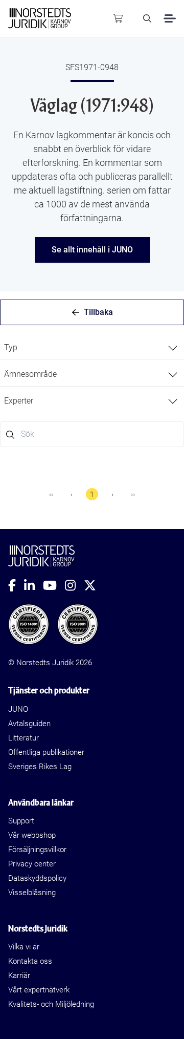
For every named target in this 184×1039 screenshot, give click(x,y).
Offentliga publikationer (46, 752)
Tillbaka (98, 312)
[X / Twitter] (94, 585)
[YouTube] (54, 585)
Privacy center (32, 863)
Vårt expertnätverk (39, 989)
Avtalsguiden (29, 723)
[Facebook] (16, 585)
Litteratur (23, 738)
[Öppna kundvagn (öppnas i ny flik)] (118, 18)
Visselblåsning (32, 892)
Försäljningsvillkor (37, 849)
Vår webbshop (32, 835)
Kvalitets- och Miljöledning (51, 1004)
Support (21, 820)
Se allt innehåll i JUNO (92, 250)
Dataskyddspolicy (37, 878)
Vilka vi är (23, 946)
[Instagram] (74, 585)
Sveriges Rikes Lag (40, 766)
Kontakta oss (30, 961)
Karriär (19, 975)
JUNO (18, 709)
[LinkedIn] (33, 585)
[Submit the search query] (10, 435)
